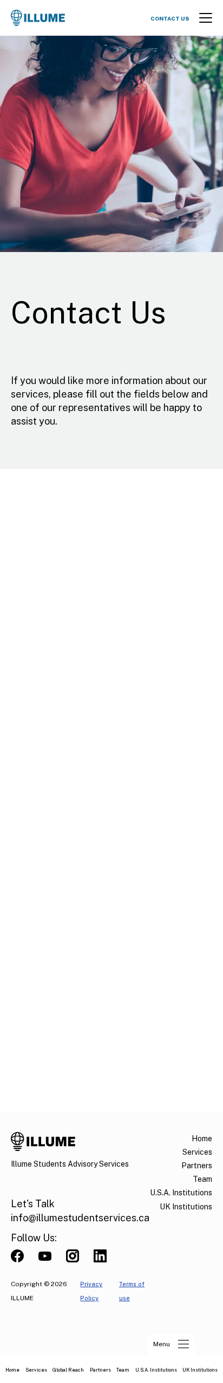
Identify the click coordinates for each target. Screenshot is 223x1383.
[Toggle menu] (205, 18)
